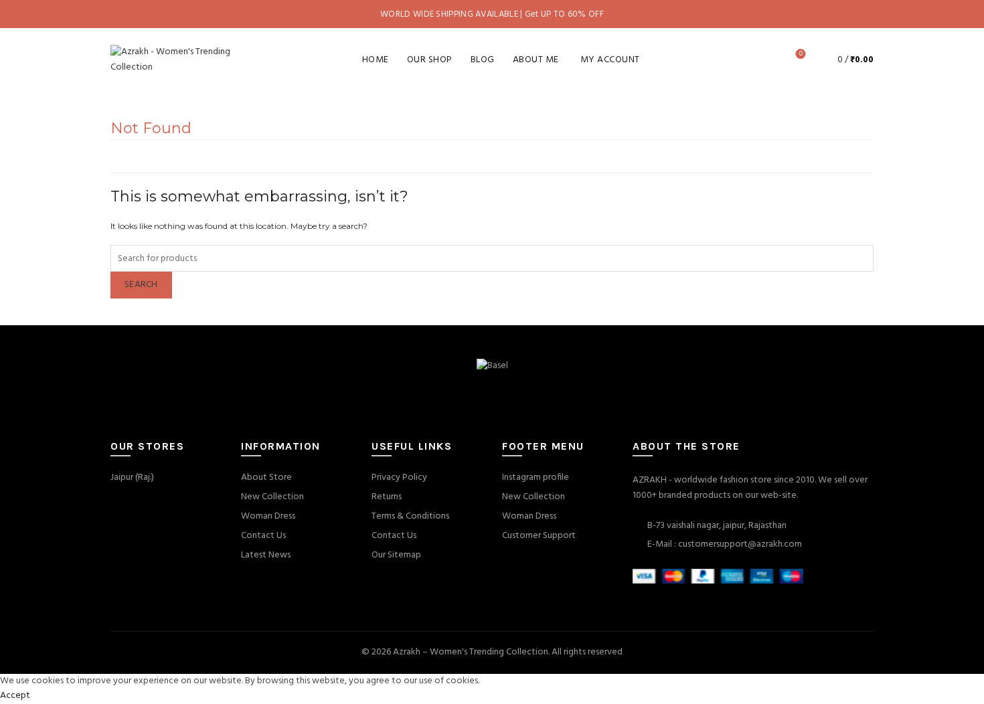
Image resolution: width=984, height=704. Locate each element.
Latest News (266, 555)
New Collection (272, 497)
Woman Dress (268, 516)
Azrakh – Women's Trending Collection (470, 652)
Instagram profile (535, 477)
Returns (387, 497)
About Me (536, 60)
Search (141, 284)
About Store (266, 477)
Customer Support (539, 535)
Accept (15, 695)
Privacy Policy (399, 477)
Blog (483, 60)
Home (375, 60)
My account (610, 60)
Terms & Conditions (410, 516)
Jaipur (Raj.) (132, 477)
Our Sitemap (396, 555)
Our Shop (430, 60)
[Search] (763, 60)
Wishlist (801, 54)
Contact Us (263, 535)
